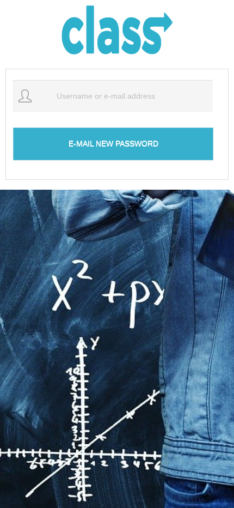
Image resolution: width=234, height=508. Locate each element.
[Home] (117, 31)
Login (196, 18)
